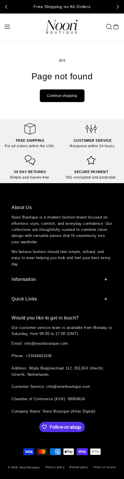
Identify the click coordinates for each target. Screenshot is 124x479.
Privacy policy (55, 467)
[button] (7, 26)
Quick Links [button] (24, 298)
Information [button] (24, 279)
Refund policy (78, 467)
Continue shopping (62, 96)
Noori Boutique (30, 467)
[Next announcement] (117, 7)
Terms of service (104, 467)
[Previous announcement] (6, 7)
